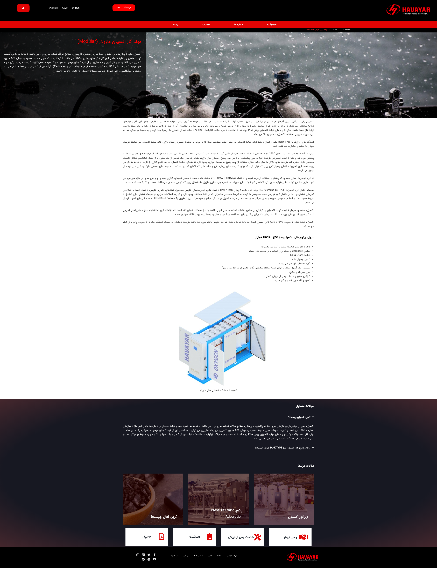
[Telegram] (148, 559)
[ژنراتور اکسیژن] (284, 499)
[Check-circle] (143, 559)
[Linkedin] (143, 554)
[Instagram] (137, 554)
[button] (270, 25)
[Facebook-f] (154, 554)
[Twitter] (148, 554)
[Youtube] (154, 559)
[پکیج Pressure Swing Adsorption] (218, 499)
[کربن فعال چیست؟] (153, 499)
